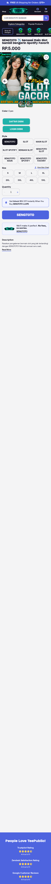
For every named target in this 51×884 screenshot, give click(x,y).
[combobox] (23, 18)
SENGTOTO (25, 215)
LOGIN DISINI (16, 129)
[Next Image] (46, 81)
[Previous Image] (5, 81)
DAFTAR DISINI (16, 121)
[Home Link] (18, 11)
